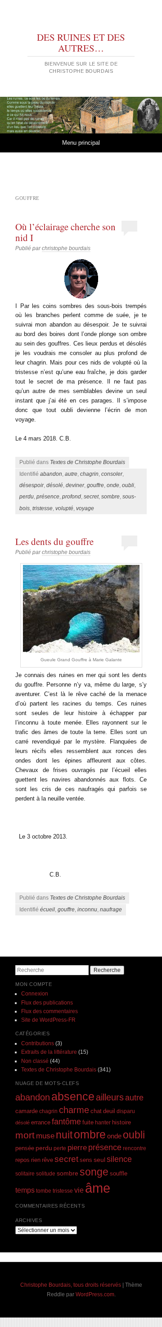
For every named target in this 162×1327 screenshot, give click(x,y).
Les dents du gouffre (54, 541)
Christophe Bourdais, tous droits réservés (70, 1285)
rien (35, 1159)
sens (86, 1160)
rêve (47, 1159)
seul (99, 1159)
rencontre (134, 1148)
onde (113, 485)
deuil (109, 1111)
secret (91, 496)
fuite (88, 1122)
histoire (121, 1122)
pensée (24, 1148)
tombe (43, 1191)
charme (74, 1110)
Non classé (35, 1061)
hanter (103, 1122)
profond (71, 496)
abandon (51, 474)
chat (96, 1111)
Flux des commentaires (49, 1011)
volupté (64, 508)
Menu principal (81, 142)
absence (72, 1096)
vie (79, 1190)
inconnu (87, 909)
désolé (54, 485)
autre (71, 474)
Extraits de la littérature (49, 1052)
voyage (85, 508)
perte (60, 1148)
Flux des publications (47, 1003)
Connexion (34, 994)
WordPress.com (95, 1294)
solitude (45, 1173)
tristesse (42, 508)
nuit (64, 1135)
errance (40, 1122)
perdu (26, 496)
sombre (110, 496)
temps (25, 1190)
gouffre (95, 485)
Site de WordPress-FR (48, 1020)
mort (25, 1135)
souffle (118, 1173)
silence (119, 1159)
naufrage (111, 909)
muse (45, 1136)
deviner (75, 485)
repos (22, 1160)
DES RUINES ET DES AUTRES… (81, 42)
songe (94, 1172)
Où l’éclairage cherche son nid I (65, 232)
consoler (111, 474)
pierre (77, 1147)
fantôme (66, 1121)
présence (47, 496)
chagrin (89, 474)
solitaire (25, 1173)
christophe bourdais (66, 248)
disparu (126, 1111)
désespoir (31, 485)
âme (97, 1187)
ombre (90, 1134)
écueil (47, 909)
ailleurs (110, 1097)
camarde (26, 1111)
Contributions (37, 1043)
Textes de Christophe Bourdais (87, 462)
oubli (128, 485)
